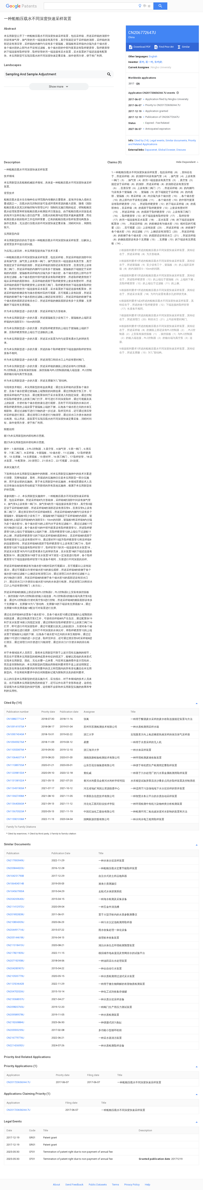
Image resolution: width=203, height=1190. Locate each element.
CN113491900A (16, 788)
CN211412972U (15, 906)
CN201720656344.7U (18, 1082)
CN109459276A (16, 741)
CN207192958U (15, 960)
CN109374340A (16, 734)
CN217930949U (15, 860)
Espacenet (151, 149)
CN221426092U (15, 1045)
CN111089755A (16, 765)
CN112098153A (16, 772)
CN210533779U (15, 976)
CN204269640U (15, 898)
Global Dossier (166, 149)
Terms (115, 1184)
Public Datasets (98, 1184)
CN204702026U (15, 991)
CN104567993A (15, 891)
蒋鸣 (141, 61)
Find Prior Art (166, 46)
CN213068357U (15, 999)
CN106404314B (15, 883)
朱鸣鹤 (158, 61)
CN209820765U (15, 1006)
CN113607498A (16, 795)
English (153, 56)
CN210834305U (15, 922)
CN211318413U (15, 945)
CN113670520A (16, 811)
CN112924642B (15, 983)
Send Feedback (74, 1184)
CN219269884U (15, 1022)
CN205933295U (15, 1029)
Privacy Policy (132, 1184)
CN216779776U (15, 1037)
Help (147, 1184)
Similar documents (176, 140)
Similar (185, 46)
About (56, 1184)
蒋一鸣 (149, 61)
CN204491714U (15, 929)
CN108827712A (16, 718)
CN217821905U (15, 952)
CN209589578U (15, 1014)
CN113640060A (16, 803)
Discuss (181, 149)
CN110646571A (16, 757)
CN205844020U (15, 868)
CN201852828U (15, 914)
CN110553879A (16, 749)
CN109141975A (16, 726)
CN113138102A (16, 780)
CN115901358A (16, 819)
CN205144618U (15, 937)
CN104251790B (15, 875)
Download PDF (142, 46)
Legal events (157, 140)
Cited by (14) (141, 140)
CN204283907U (15, 968)
